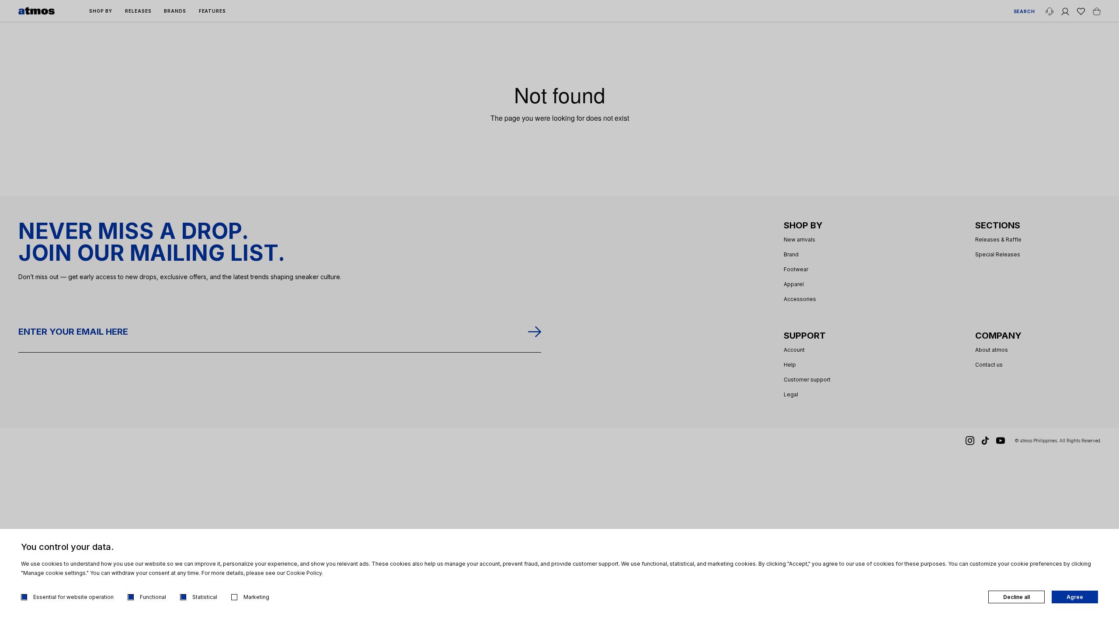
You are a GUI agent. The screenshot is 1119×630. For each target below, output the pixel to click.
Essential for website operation (73, 597)
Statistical (204, 597)
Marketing (256, 597)
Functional (153, 597)
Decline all (1016, 597)
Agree (1075, 597)
